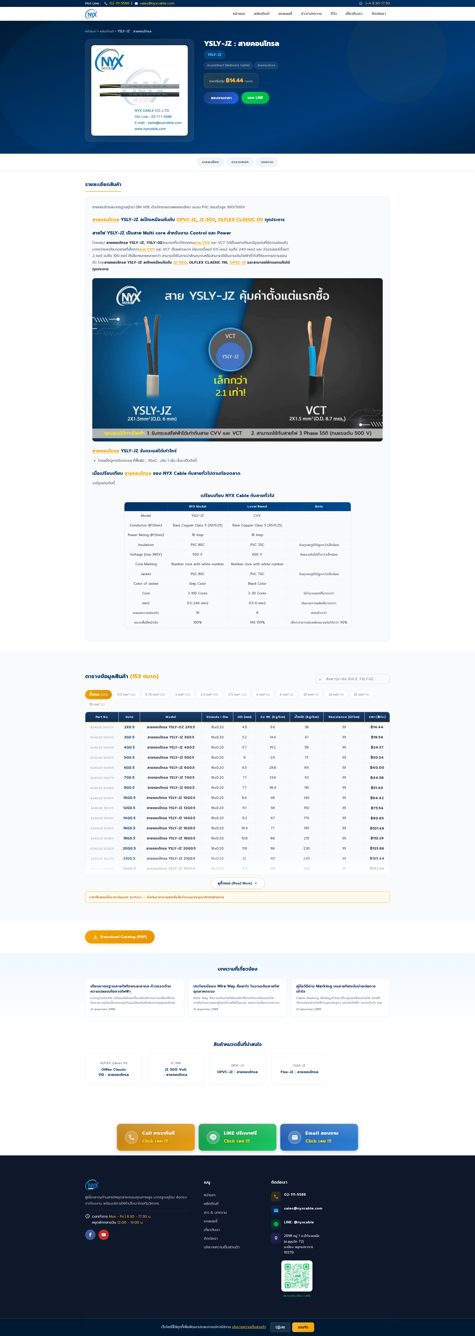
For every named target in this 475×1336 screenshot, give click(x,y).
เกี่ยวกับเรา (354, 13)
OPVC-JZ (186, 219)
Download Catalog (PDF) (123, 936)
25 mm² (361, 694)
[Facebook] (90, 1235)
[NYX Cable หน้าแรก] (91, 14)
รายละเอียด (210, 162)
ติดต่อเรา (379, 13)
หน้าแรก (239, 13)
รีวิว (334, 13)
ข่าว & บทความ (215, 1212)
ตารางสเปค (240, 162)
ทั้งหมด (98, 694)
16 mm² (336, 694)
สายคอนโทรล (105, 219)
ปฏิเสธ (280, 1327)
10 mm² (311, 694)
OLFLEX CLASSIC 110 (240, 219)
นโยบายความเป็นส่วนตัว (222, 1247)
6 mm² (286, 694)
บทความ (267, 162)
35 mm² (97, 704)
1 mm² (182, 694)
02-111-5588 (119, 3)
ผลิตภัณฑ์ (261, 13)
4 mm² (263, 694)
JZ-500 (207, 219)
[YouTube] (103, 1235)
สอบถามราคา (221, 98)
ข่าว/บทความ (311, 13)
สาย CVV (202, 242)
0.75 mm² (155, 694)
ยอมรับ (303, 1327)
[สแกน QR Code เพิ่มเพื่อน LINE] (296, 1276)
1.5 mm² (209, 694)
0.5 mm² (127, 694)
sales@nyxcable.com (157, 3)
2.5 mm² (237, 694)
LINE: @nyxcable (299, 1222)
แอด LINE (255, 97)
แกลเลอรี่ (285, 13)
